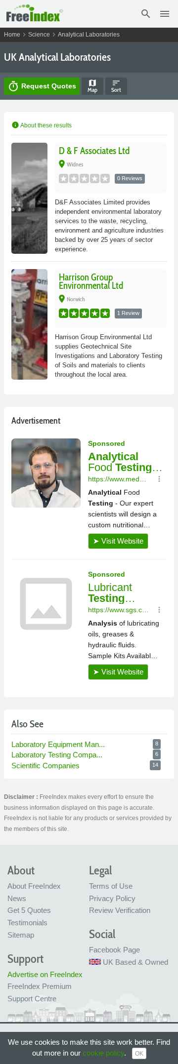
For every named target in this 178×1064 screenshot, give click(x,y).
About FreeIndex (34, 886)
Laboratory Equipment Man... (59, 744)
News (16, 898)
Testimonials (27, 922)
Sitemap (20, 935)
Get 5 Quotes (29, 910)
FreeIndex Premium (39, 986)
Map (92, 86)
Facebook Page (114, 950)
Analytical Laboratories (89, 34)
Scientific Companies (46, 765)
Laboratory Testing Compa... (57, 754)
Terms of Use (111, 886)
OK (139, 1053)
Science (39, 34)
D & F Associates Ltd (94, 151)
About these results (41, 125)
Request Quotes (41, 86)
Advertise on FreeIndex (45, 974)
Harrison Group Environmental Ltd (91, 281)
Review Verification (119, 910)
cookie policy (103, 1053)
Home (12, 34)
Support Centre (31, 998)
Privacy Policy (112, 898)
